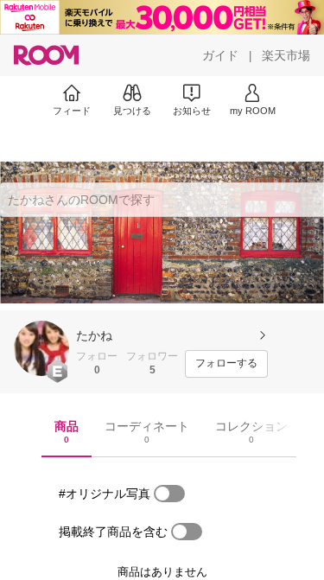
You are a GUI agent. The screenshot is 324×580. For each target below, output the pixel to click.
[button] (41, 348)
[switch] (169, 493)
